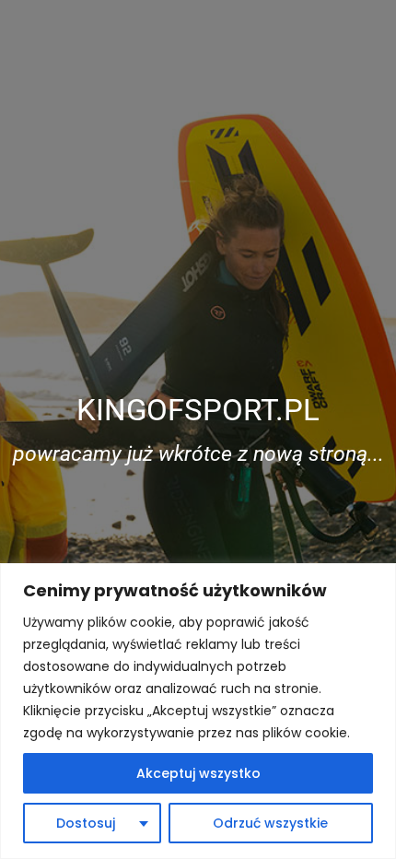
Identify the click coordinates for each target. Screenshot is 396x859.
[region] (198, 711)
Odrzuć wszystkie (270, 823)
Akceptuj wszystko (198, 773)
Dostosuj (85, 823)
